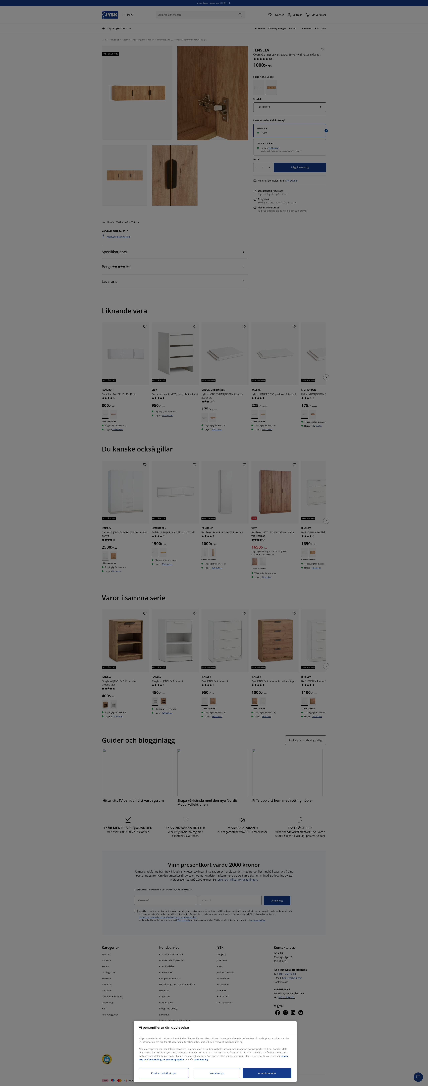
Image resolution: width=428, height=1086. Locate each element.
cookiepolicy (201, 1059)
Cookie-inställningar (164, 1073)
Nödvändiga (216, 1073)
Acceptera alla (267, 1073)
